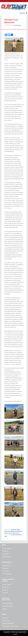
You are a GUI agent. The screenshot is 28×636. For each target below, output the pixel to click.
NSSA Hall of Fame (7, 603)
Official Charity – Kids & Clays (10, 626)
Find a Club (5, 551)
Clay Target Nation (14, 5)
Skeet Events (15, 533)
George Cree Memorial (16, 534)
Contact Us (5, 592)
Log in (15, 634)
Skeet (10, 533)
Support (4, 608)
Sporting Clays (7, 562)
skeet (5, 536)
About (4, 614)
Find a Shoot (5, 553)
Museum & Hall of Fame (6, 599)
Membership (5, 587)
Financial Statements (7, 623)
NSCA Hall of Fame (7, 606)
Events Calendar (6, 584)
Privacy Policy (6, 620)
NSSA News (13, 531)
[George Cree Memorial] (14, 501)
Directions (5, 590)
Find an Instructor (6, 556)
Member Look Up (6, 548)
